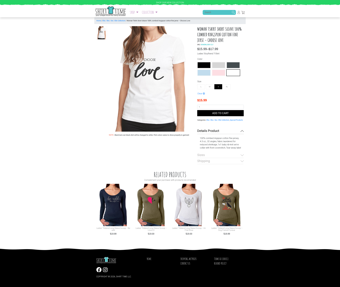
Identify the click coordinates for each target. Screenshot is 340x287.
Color (199, 59)
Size (199, 81)
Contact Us (185, 263)
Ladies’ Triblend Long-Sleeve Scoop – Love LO (151, 229)
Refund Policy (220, 263)
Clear (199, 93)
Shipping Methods (188, 259)
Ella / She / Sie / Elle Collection (114, 21)
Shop (132, 12)
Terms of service (221, 259)
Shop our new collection (170, 2)
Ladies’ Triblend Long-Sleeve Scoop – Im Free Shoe (189, 229)
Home (98, 21)
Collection (148, 12)
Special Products (236, 120)
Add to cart (220, 113)
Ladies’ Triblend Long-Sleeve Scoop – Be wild (113, 229)
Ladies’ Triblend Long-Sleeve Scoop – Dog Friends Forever (226, 229)
